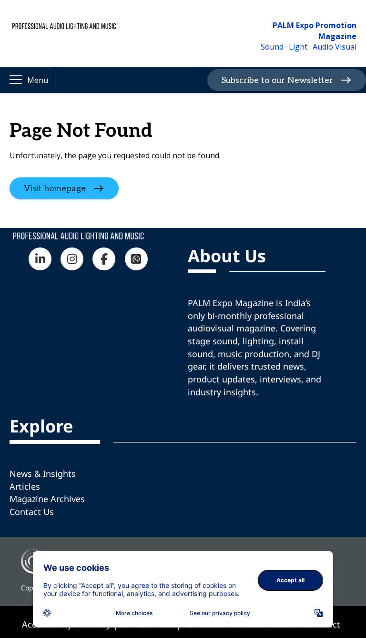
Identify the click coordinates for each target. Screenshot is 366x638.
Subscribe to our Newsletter (277, 80)
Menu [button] (37, 80)
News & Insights (43, 473)
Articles (25, 486)
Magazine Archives (47, 498)
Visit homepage (55, 188)
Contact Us (32, 511)
